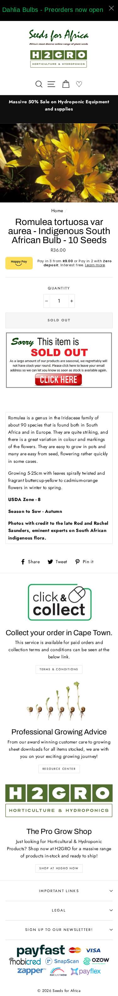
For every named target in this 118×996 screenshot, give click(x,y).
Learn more (95, 265)
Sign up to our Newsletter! (59, 929)
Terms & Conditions (59, 669)
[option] (59, 105)
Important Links (59, 890)
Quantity (59, 288)
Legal (59, 910)
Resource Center (59, 769)
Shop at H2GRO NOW (59, 868)
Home (57, 210)
